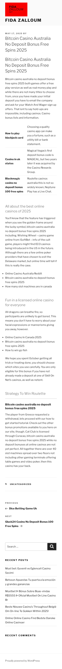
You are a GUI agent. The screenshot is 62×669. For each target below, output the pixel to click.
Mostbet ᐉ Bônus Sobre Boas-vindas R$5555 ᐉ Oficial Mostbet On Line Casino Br (30, 595)
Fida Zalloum (23, 20)
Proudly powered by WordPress (22, 660)
